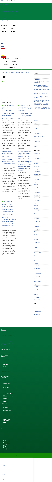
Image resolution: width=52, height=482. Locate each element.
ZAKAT (4, 28)
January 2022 (37, 271)
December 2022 (37, 247)
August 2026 (37, 153)
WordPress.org (37, 314)
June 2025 (36, 189)
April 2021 (36, 294)
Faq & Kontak (4, 474)
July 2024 (36, 208)
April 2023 (36, 237)
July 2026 (36, 155)
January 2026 (37, 171)
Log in (35, 306)
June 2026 (36, 158)
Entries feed (36, 309)
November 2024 (37, 197)
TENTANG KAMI (5, 58)
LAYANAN (4, 31)
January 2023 (37, 244)
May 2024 (36, 213)
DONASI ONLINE (10, 34)
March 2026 (36, 166)
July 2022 (36, 257)
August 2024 (37, 205)
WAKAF (35, 144)
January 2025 (37, 192)
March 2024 (36, 218)
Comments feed (37, 311)
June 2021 (36, 289)
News (35, 128)
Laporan (3, 465)
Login (3, 479)
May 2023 (36, 234)
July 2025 (36, 187)
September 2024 (37, 203)
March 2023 (36, 239)
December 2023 (37, 226)
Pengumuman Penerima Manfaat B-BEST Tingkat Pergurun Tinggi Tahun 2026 (42, 109)
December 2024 (37, 195)
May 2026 (36, 161)
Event (35, 123)
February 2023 (37, 242)
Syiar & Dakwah (37, 138)
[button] (1, 52)
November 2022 (37, 250)
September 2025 (37, 182)
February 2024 (37, 221)
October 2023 (37, 231)
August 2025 (37, 184)
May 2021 (36, 291)
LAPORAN (13, 31)
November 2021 (37, 276)
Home (3, 72)
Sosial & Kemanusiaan (38, 136)
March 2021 (36, 297)
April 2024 (36, 216)
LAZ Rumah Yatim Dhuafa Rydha (8, 0)
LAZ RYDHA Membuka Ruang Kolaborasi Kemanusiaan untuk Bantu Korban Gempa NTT (41, 81)
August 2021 (36, 284)
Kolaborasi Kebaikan (38, 125)
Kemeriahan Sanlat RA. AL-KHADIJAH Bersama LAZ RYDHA (17, 72)
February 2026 (37, 168)
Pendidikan (36, 131)
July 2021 (36, 286)
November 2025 (37, 176)
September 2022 (37, 252)
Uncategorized (37, 141)
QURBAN (12, 28)
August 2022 (37, 255)
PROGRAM (14, 25)
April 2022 (36, 263)
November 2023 (37, 229)
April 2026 (36, 163)
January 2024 (37, 223)
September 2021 (37, 281)
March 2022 (36, 265)
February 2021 (37, 299)
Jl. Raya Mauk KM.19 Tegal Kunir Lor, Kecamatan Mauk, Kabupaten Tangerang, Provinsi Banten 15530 (7, 343)
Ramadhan (36, 133)
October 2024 (37, 200)
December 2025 (37, 174)
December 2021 (37, 273)
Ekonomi (36, 120)
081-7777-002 (3, 18)
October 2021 (37, 278)
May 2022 (36, 260)
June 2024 (36, 210)
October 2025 (37, 179)
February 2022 (37, 268)
